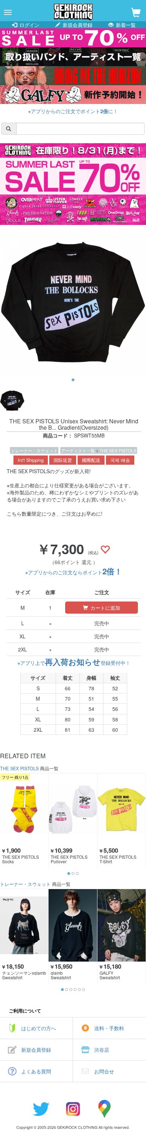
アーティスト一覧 (78, 450)
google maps (105, 1109)
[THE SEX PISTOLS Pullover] (73, 809)
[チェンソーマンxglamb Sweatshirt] (24, 925)
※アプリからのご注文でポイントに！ (73, 111)
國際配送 (91, 460)
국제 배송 (120, 460)
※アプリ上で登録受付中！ (73, 662)
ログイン (28, 24)
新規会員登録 (76, 24)
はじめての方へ (38, 1028)
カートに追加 (104, 607)
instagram (73, 1109)
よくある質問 (36, 1071)
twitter (41, 1109)
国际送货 (63, 460)
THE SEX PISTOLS (118, 450)
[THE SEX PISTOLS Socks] (24, 809)
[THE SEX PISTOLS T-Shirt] (121, 809)
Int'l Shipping (31, 460)
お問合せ (104, 1071)
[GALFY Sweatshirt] (121, 925)
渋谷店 (101, 1049)
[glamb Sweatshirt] (73, 925)
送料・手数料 (109, 1028)
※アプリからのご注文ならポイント (73, 572)
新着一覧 (125, 24)
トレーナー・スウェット (34, 450)
